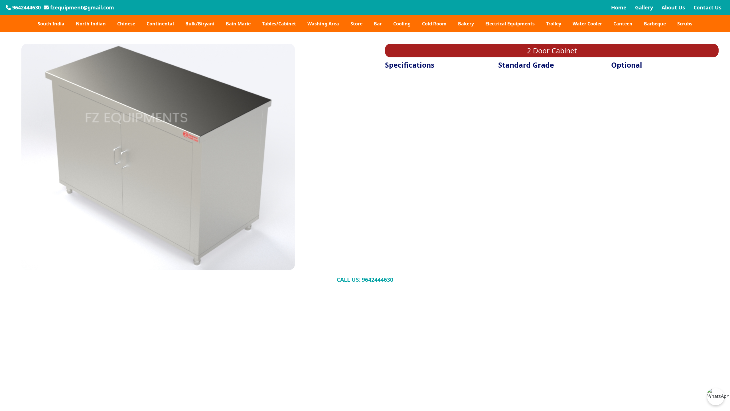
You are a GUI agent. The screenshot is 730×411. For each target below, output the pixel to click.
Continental (160, 24)
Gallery (644, 7)
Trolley (553, 24)
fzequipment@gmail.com (81, 7)
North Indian (91, 24)
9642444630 (26, 7)
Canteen (622, 24)
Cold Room (434, 24)
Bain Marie (238, 24)
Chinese (126, 24)
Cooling (402, 24)
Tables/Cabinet (279, 24)
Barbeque (655, 24)
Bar (378, 24)
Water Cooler (587, 24)
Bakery (466, 24)
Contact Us (707, 7)
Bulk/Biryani (199, 24)
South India (51, 24)
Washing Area (323, 24)
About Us (673, 7)
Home (618, 7)
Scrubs (684, 24)
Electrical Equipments (510, 24)
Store (356, 24)
